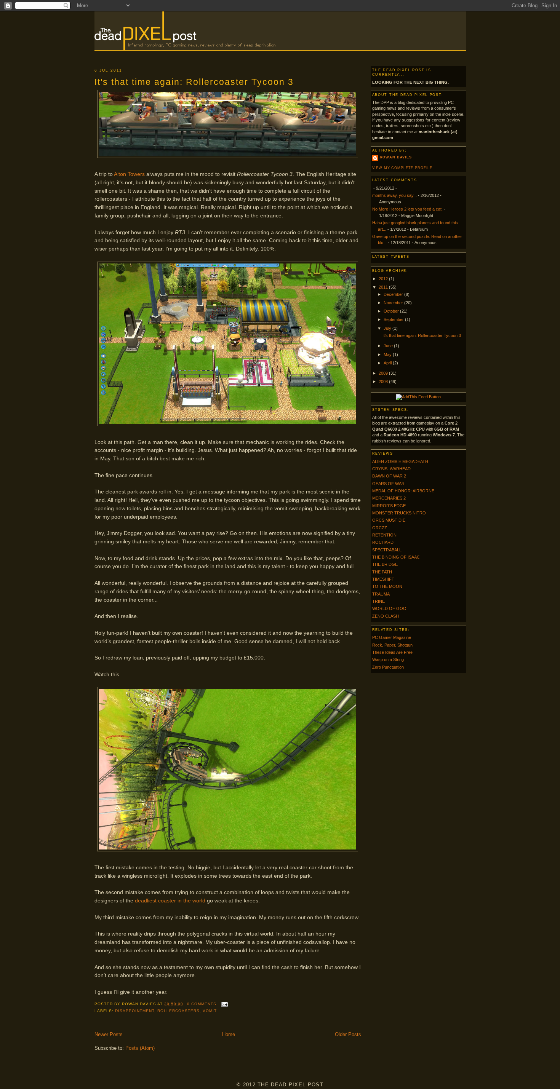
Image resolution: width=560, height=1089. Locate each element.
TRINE (378, 601)
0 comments (201, 1004)
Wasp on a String (388, 659)
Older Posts (348, 1034)
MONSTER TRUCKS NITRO (399, 513)
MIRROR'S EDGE (389, 505)
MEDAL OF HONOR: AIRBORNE (403, 491)
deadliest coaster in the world (170, 900)
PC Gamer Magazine (391, 637)
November (394, 302)
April (388, 363)
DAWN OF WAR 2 (389, 476)
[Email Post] (224, 1004)
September (394, 319)
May (388, 354)
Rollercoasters (178, 1011)
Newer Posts (108, 1034)
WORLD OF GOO (389, 608)
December (394, 294)
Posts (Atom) (140, 1048)
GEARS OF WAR (388, 483)
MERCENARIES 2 (389, 498)
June (389, 345)
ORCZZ (379, 527)
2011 (384, 287)
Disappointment (134, 1011)
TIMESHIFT (383, 579)
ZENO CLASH (385, 616)
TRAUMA (381, 594)
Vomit (210, 1011)
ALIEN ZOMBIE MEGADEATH (400, 461)
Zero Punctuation (388, 667)
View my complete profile (402, 168)
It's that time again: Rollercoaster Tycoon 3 (194, 82)
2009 (384, 373)
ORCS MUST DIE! (389, 520)
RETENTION (384, 535)
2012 (384, 278)
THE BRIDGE (385, 564)
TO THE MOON (387, 586)
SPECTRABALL (387, 550)
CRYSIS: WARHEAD (391, 468)
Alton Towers (129, 174)
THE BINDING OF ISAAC (396, 557)
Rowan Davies (396, 157)
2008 (384, 381)
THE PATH (382, 572)
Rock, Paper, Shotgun (392, 645)
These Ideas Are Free (392, 652)
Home (228, 1034)
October (392, 311)
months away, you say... (394, 195)
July (388, 328)
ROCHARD (383, 542)
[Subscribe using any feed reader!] (418, 396)
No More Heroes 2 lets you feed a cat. (407, 209)
